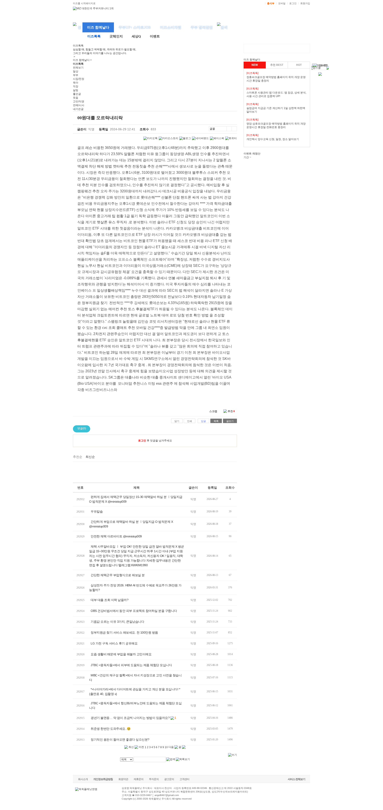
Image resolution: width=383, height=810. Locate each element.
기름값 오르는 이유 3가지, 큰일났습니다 (117, 621)
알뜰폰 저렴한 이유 (139, 154)
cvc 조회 (108, 328)
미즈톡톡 (94, 36)
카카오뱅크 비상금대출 (184, 228)
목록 (216, 421)
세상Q (136, 36)
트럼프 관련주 (93, 346)
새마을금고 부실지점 (192, 278)
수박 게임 (131, 359)
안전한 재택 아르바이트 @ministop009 (116, 536)
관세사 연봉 (166, 278)
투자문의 (154, 779)
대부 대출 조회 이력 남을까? (109, 600)
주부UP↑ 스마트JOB (135, 27)
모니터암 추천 (129, 383)
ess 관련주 (164, 383)
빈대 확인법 (86, 241)
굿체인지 (116, 36)
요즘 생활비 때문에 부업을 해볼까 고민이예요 (121, 654)
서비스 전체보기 (296, 779)
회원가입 (305, 3)
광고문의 (169, 779)
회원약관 (123, 779)
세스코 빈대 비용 (190, 241)
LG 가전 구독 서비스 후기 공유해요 (114, 643)
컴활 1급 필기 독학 (131, 216)
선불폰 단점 (170, 197)
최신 (131, 747)
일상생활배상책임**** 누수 (118, 290)
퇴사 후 (215, 278)
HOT (299, 64)
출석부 (270, 3)
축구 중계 (128, 371)
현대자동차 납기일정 (209, 297)
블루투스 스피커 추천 (209, 172)
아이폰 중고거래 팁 (100, 216)
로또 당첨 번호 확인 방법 (189, 315)
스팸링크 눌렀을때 (122, 321)
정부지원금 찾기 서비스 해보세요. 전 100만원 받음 (124, 632)
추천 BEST (276, 64)
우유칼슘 (97, 511)
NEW (255, 64)
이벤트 (155, 36)
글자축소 (234, 128)
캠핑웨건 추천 (88, 191)
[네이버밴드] (200, 138)
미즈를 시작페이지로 (84, 3)
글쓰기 (230, 421)
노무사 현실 (94, 265)
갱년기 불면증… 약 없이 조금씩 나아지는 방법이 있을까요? (130, 718)
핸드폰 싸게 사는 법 (196, 197)
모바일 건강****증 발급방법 (157, 328)
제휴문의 (138, 779)
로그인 (293, 3)
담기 (176, 421)
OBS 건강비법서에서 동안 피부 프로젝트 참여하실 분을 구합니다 (134, 611)
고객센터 (184, 779)
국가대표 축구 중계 (130, 365)
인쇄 (189, 421)
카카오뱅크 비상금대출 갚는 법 (207, 234)
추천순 (77, 457)
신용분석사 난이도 (216, 253)
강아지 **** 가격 (200, 203)
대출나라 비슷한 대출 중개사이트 (151, 377)
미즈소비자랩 (170, 27)
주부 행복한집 (202, 27)
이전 (141, 747)
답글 (203, 421)
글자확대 (229, 128)
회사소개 (83, 779)
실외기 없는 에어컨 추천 (108, 309)
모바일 (281, 3)
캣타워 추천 (122, 166)
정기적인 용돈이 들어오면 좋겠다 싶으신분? (120, 739)
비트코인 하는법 (97, 352)
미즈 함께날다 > (82, 60)
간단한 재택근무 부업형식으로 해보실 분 (118, 575)
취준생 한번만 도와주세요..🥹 (110, 728)
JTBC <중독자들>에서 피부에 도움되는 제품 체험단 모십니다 (132, 665)
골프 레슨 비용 (88, 148)
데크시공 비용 (173, 191)
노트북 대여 (159, 315)
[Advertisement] (155, 471)
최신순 (90, 457)
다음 (171, 747)
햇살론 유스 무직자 (112, 222)
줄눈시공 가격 (172, 247)
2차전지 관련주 (105, 334)
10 (166, 747)
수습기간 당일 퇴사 (186, 253)
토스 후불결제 (139, 309)
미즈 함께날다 (98, 27)
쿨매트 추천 (125, 328)
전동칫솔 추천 (143, 166)
